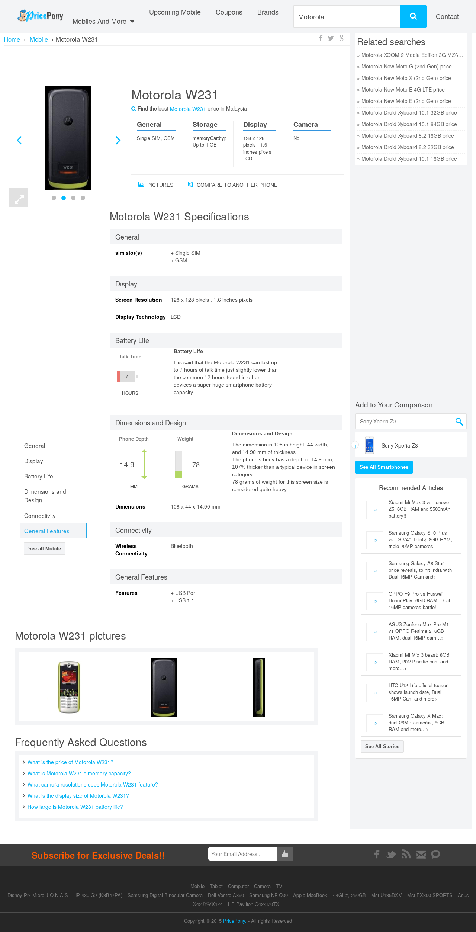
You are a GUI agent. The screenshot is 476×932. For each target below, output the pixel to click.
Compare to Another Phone (236, 185)
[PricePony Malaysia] (40, 16)
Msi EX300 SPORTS (430, 895)
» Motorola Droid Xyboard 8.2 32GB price (405, 147)
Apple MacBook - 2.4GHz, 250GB (329, 895)
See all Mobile (44, 548)
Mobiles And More (100, 21)
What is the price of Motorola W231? (70, 762)
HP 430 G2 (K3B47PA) (97, 895)
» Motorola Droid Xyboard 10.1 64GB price (407, 124)
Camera (263, 886)
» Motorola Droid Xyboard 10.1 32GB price (407, 112)
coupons (229, 11)
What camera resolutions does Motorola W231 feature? (93, 784)
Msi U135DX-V (386, 895)
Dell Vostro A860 (226, 895)
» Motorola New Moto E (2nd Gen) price (404, 101)
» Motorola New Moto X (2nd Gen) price (404, 77)
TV (279, 886)
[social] (436, 854)
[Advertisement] (176, 65)
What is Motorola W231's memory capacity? (79, 773)
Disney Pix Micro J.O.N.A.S (37, 895)
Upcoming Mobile (175, 11)
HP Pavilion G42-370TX (253, 903)
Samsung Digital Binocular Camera (165, 895)
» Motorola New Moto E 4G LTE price (401, 89)
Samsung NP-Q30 (268, 895)
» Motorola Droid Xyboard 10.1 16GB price (407, 158)
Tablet (217, 886)
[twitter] (391, 854)
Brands (268, 11)
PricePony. (235, 920)
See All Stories (382, 746)
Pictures (159, 185)
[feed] (406, 854)
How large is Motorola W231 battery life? (75, 806)
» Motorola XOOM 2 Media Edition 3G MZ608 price (411, 54)
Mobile (198, 886)
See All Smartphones (384, 467)
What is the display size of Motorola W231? (78, 795)
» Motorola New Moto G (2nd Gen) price (404, 66)
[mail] (421, 854)
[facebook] (376, 854)
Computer (239, 886)
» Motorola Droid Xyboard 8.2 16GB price (405, 135)
